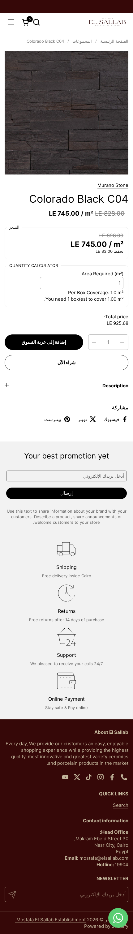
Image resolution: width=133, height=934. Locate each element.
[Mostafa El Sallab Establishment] (107, 22)
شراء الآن (67, 362)
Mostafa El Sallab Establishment (50, 920)
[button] (36, 22)
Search (120, 805)
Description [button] (115, 386)
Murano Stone (112, 185)
